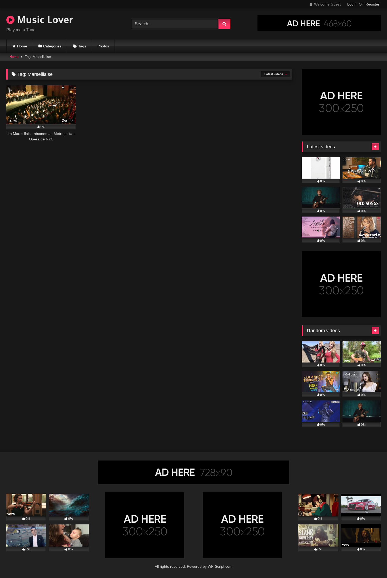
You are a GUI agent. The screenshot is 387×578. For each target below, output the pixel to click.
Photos (103, 46)
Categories (52, 46)
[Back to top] (370, 562)
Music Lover (43, 19)
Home (22, 46)
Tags (82, 46)
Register (372, 4)
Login (351, 4)
